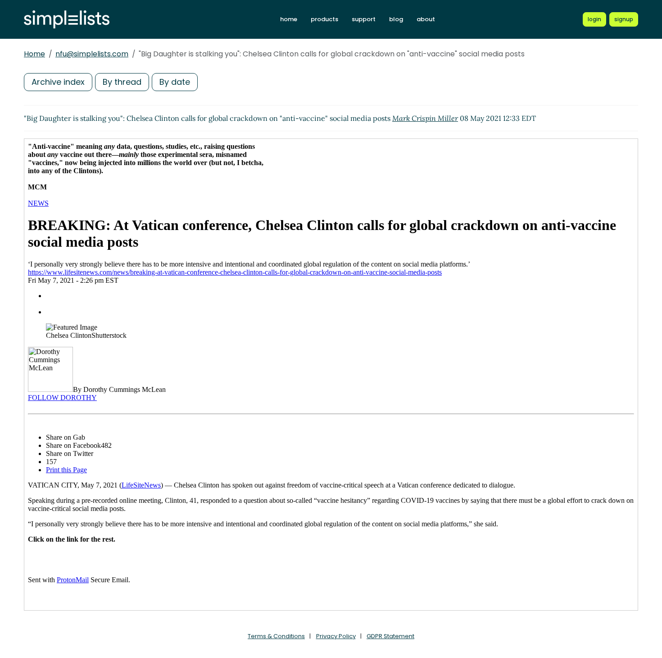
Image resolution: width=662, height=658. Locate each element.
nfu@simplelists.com (91, 54)
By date (174, 81)
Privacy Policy (336, 636)
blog (396, 19)
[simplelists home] (66, 19)
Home (34, 54)
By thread (122, 81)
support (364, 19)
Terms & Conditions (276, 636)
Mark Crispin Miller (425, 118)
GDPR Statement (390, 636)
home (288, 19)
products (324, 19)
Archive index (58, 81)
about (426, 19)
